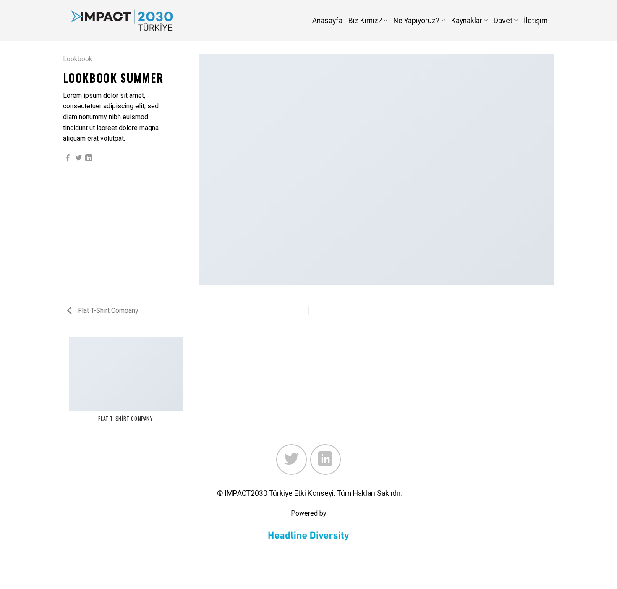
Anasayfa (327, 20)
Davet (503, 20)
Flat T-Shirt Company (107, 310)
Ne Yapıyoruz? (416, 20)
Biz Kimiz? (365, 20)
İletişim (536, 20)
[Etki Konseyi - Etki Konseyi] (122, 20)
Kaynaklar (466, 20)
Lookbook (77, 59)
